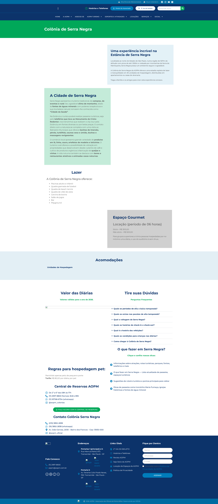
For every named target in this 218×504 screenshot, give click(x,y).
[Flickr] (172, 2)
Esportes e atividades (114, 17)
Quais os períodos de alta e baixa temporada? (135, 309)
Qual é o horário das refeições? (128, 330)
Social (157, 17)
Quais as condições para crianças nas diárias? (135, 336)
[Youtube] (168, 2)
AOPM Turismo (93, 17)
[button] (141, 308)
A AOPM (66, 17)
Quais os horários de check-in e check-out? (134, 325)
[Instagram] (165, 2)
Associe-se (79, 17)
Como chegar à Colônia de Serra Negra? (132, 341)
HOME (57, 17)
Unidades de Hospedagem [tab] (60, 267)
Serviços (145, 17)
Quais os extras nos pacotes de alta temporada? (137, 314)
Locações (134, 17)
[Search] (183, 8)
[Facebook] (162, 2)
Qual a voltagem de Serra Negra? (129, 320)
